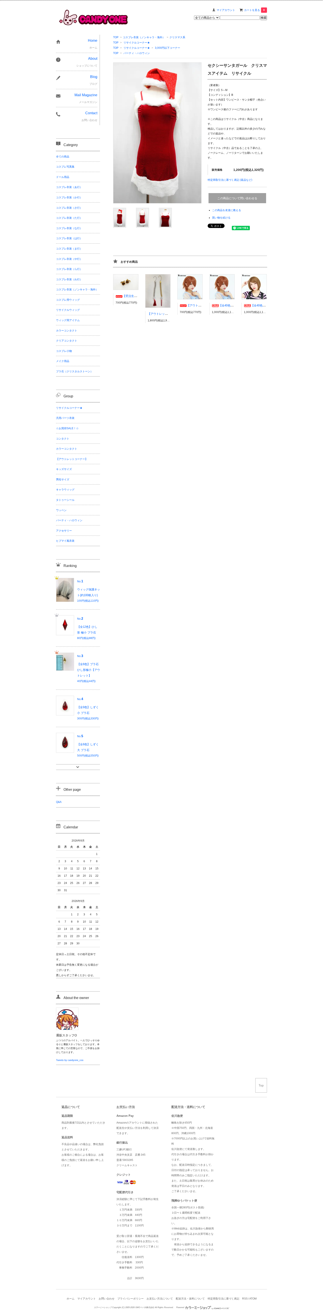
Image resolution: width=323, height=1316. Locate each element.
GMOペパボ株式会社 (144, 1307)
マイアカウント (226, 10)
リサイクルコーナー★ (136, 42)
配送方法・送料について (190, 1298)
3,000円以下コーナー (167, 47)
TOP (115, 37)
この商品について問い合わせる (237, 198)
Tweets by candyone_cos (69, 1060)
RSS (245, 1298)
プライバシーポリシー (130, 1298)
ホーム (70, 1298)
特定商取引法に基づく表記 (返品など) (230, 179)
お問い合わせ (106, 1298)
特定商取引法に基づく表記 (223, 1298)
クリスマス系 (177, 37)
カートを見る (254, 10)
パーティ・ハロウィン (136, 53)
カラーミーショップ (103, 1307)
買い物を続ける (221, 217)
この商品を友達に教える (226, 210)
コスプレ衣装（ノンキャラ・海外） (144, 37)
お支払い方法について (160, 1298)
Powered (180, 1307)
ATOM (253, 1298)
